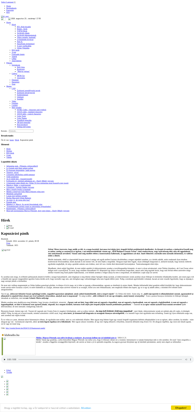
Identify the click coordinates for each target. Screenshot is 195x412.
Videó (14, 101)
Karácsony (21, 69)
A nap (14, 52)
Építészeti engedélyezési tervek (28, 91)
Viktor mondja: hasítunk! (26, 37)
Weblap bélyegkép (24, 127)
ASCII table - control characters (29, 114)
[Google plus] (7, 381)
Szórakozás (16, 65)
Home (8, 6)
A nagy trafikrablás (24, 46)
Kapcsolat (10, 10)
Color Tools (21, 116)
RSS (8, 12)
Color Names (22, 118)
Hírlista (9, 151)
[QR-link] (2, 377)
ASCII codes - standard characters (29, 112)
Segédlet (20, 99)
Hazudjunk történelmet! (26, 44)
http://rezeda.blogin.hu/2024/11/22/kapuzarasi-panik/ (25, 328)
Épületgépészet (22, 95)
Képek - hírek (22, 29)
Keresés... (4, 131)
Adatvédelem (16, 61)
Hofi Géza (21, 67)
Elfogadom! (181, 407)
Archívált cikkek (23, 33)
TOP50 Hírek (22, 31)
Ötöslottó (15, 80)
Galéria (14, 74)
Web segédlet (16, 108)
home (12, 140)
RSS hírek (15, 50)
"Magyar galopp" (23, 71)
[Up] (7, 387)
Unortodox (21, 78)
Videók (14, 57)
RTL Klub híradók (24, 27)
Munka (9, 86)
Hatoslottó (15, 82)
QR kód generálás (23, 123)
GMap (14, 59)
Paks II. (20, 42)
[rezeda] (165, 264)
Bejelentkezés (11, 8)
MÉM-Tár (21, 76)
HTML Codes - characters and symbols (31, 110)
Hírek (14, 25)
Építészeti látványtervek (26, 93)
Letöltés (15, 105)
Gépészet (20, 97)
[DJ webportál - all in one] (5, 16)
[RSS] (7, 395)
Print (8, 243)
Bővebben (86, 407)
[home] (7, 389)
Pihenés (9, 63)
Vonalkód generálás (24, 120)
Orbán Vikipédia (23, 48)
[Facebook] (7, 392)
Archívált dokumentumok (26, 35)
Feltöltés (15, 103)
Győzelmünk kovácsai (25, 40)
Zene (13, 84)
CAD (14, 88)
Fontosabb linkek (18, 54)
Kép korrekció (22, 125)
